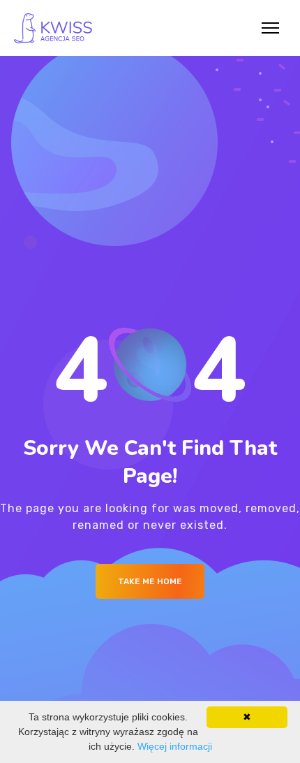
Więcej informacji (174, 746)
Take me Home (150, 581)
